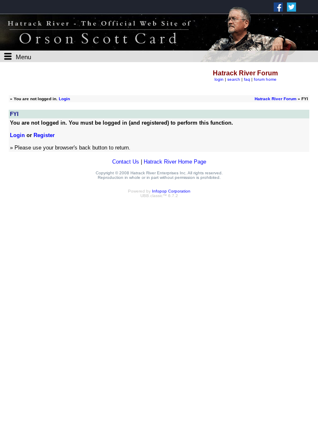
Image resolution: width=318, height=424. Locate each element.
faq (247, 79)
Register (44, 135)
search (233, 79)
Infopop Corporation (171, 191)
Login (64, 98)
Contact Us (125, 162)
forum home (265, 79)
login (219, 79)
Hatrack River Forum (275, 98)
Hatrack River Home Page (175, 162)
